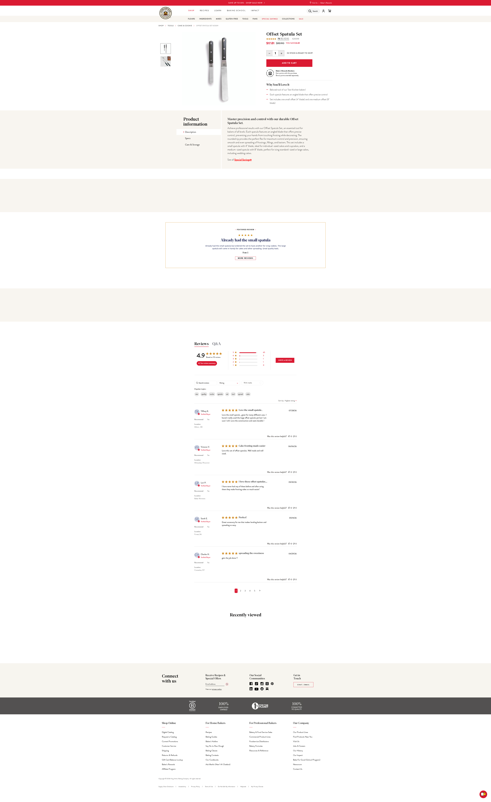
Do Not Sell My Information (226, 786)
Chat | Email (303, 685)
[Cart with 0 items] (329, 11)
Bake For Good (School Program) (306, 759)
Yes (208, 419)
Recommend (198, 419)
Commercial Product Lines (260, 736)
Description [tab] (190, 132)
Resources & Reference (258, 750)
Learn (218, 10)
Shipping (165, 750)
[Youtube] (256, 689)
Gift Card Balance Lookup (172, 759)
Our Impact (298, 755)
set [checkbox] (227, 394)
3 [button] (245, 590)
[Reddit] (262, 688)
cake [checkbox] (248, 394)
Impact (255, 10)
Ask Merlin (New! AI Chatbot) (218, 764)
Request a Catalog (169, 736)
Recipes (204, 10)
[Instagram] (262, 683)
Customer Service (169, 746)
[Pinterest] (272, 683)
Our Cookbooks (212, 759)
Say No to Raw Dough (215, 746)
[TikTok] (256, 683)
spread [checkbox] (240, 394)
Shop (191, 10)
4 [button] (249, 590)
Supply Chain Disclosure (166, 786)
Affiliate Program (169, 769)
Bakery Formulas (256, 746)
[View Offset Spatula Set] (165, 48)
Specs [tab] (188, 138)
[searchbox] (205, 383)
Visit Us (314, 3)
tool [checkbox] (233, 394)
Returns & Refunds (169, 755)
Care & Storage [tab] (192, 144)
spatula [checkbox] (220, 394)
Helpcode (243, 786)
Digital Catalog (168, 732)
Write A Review (285, 360)
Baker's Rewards (168, 764)
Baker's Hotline (212, 741)
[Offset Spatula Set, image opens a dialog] (218, 68)
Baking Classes (211, 750)
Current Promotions (170, 741)
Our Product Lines (300, 732)
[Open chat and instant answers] (483, 794)
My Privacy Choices (257, 786)
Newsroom (297, 764)
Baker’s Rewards (326, 3)
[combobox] (229, 383)
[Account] (323, 11)
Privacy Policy (195, 786)
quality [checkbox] (204, 394)
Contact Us (297, 769)
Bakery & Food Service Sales (260, 732)
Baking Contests (212, 755)
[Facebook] (251, 683)
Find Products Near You (302, 736)
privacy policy (217, 689)
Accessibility (182, 786)
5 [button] (254, 590)
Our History (298, 750)
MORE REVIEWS (245, 258)
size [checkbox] (197, 394)
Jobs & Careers (299, 746)
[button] (249, 352)
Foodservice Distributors (259, 741)
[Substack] (267, 688)
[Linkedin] (251, 688)
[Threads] (267, 683)
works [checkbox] (212, 394)
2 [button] (240, 590)
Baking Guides (211, 736)
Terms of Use (209, 786)
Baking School (236, 10)
